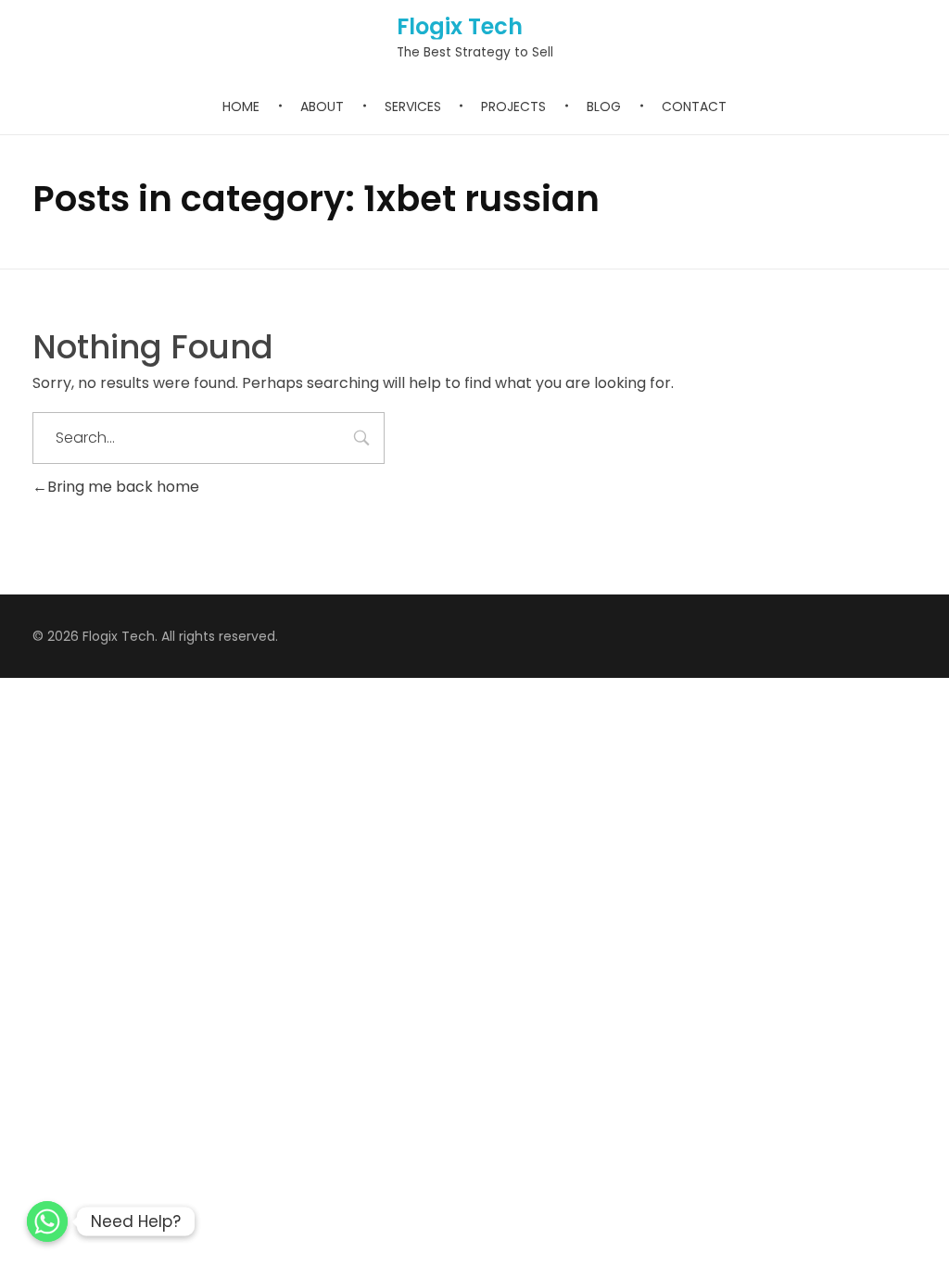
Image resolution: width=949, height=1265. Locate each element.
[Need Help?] (47, 1221)
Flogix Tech (460, 26)
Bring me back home (123, 486)
